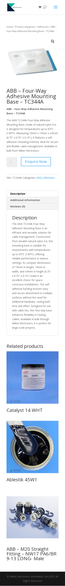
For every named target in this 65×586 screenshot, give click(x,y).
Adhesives (43, 26)
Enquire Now (36, 161)
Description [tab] (17, 193)
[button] (52, 41)
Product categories (25, 26)
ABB (39, 177)
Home (9, 26)
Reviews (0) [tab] (17, 206)
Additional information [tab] (25, 200)
